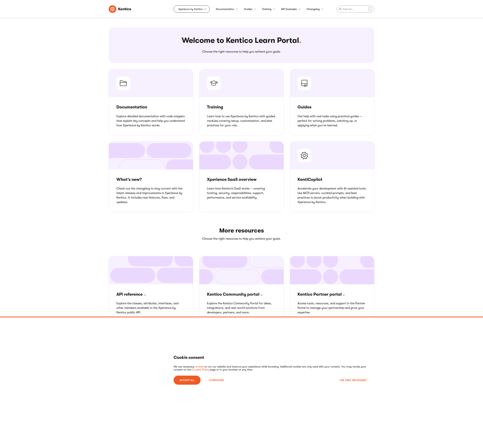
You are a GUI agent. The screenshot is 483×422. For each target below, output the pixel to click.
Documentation (225, 9)
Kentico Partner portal (320, 294)
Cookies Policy (200, 369)
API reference (130, 294)
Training (266, 9)
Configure (216, 380)
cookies (199, 366)
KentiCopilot (310, 179)
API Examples (289, 9)
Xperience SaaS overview (232, 179)
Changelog (313, 9)
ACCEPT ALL (187, 380)
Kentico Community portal (233, 294)
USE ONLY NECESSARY (353, 380)
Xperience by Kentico (190, 9)
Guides (248, 9)
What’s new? (129, 179)
